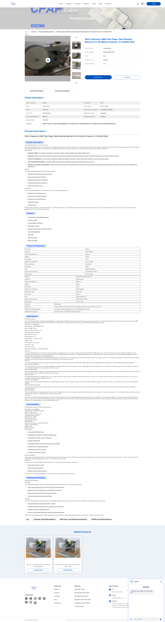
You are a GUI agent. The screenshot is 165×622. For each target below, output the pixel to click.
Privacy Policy (28, 620)
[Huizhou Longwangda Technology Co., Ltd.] (13, 3)
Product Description (62, 91)
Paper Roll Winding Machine (46, 31)
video (94, 3)
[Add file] (131, 619)
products (77, 3)
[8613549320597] (30, 602)
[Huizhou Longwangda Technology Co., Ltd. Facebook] (30, 598)
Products (34, 31)
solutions (86, 3)
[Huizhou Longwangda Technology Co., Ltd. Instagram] (35, 598)
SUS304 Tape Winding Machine (101, 519)
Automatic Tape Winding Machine (45, 519)
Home (61, 3)
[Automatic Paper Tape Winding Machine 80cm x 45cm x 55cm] (67, 550)
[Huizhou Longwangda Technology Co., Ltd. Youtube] (44, 598)
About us (57, 589)
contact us (108, 3)
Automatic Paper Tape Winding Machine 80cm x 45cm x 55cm (67, 565)
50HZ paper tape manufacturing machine (73, 519)
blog (100, 3)
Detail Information (36, 91)
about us (69, 3)
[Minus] (161, 582)
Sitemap (35, 620)
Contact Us (57, 603)
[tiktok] (26, 602)
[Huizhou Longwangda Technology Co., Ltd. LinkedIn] (39, 598)
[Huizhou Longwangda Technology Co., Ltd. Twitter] (26, 598)
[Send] (160, 619)
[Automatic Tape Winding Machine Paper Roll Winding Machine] (38, 550)
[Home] (34, 587)
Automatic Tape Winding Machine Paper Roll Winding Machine (38, 565)
